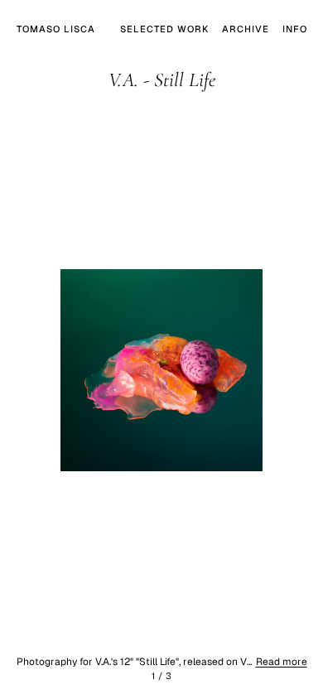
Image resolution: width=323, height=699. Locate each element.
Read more (281, 661)
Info (294, 29)
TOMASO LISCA (56, 29)
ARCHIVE (245, 29)
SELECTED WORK (164, 29)
